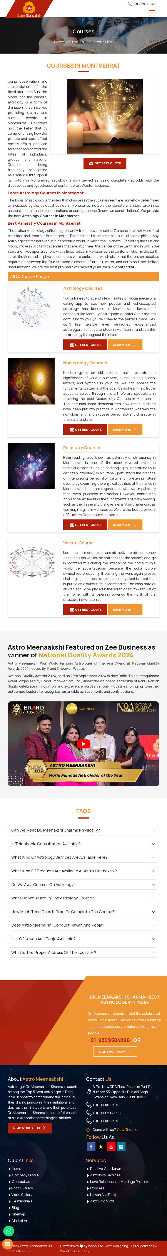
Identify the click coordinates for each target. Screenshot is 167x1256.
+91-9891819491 (144, 4)
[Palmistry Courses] (31, 466)
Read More (122, 345)
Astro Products (102, 1201)
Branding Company (74, 1251)
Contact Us (20, 1181)
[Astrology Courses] (31, 306)
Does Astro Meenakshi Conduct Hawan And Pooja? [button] (57, 925)
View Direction (128, 1129)
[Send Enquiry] (7, 1244)
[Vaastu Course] (31, 561)
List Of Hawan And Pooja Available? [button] (43, 938)
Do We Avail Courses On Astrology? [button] (43, 884)
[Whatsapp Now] (8, 1231)
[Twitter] (101, 1146)
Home (16, 1168)
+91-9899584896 (109, 1040)
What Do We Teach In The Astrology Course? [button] (52, 898)
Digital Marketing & (143, 1246)
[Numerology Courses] (31, 381)
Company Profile (25, 1175)
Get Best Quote (88, 345)
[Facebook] (91, 1146)
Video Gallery (21, 1194)
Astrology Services (105, 1175)
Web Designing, (117, 1246)
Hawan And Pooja (104, 1194)
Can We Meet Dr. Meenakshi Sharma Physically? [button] (55, 830)
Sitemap (18, 1214)
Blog (15, 1207)
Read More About (27, 1128)
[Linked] (121, 1146)
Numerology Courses (85, 362)
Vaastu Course (78, 542)
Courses (97, 1188)
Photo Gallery (22, 1188)
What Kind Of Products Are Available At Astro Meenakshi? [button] (64, 870)
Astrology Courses (38, 215)
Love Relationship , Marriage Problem (119, 1181)
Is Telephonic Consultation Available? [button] (46, 843)
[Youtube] (111, 1146)
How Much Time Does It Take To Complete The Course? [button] (62, 911)
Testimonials (21, 1201)
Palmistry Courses (94, 267)
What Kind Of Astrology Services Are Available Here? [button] (59, 857)
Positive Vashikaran (105, 1168)
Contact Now (112, 1051)
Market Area (21, 1220)
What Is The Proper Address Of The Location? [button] (53, 952)
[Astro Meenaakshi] (29, 9)
